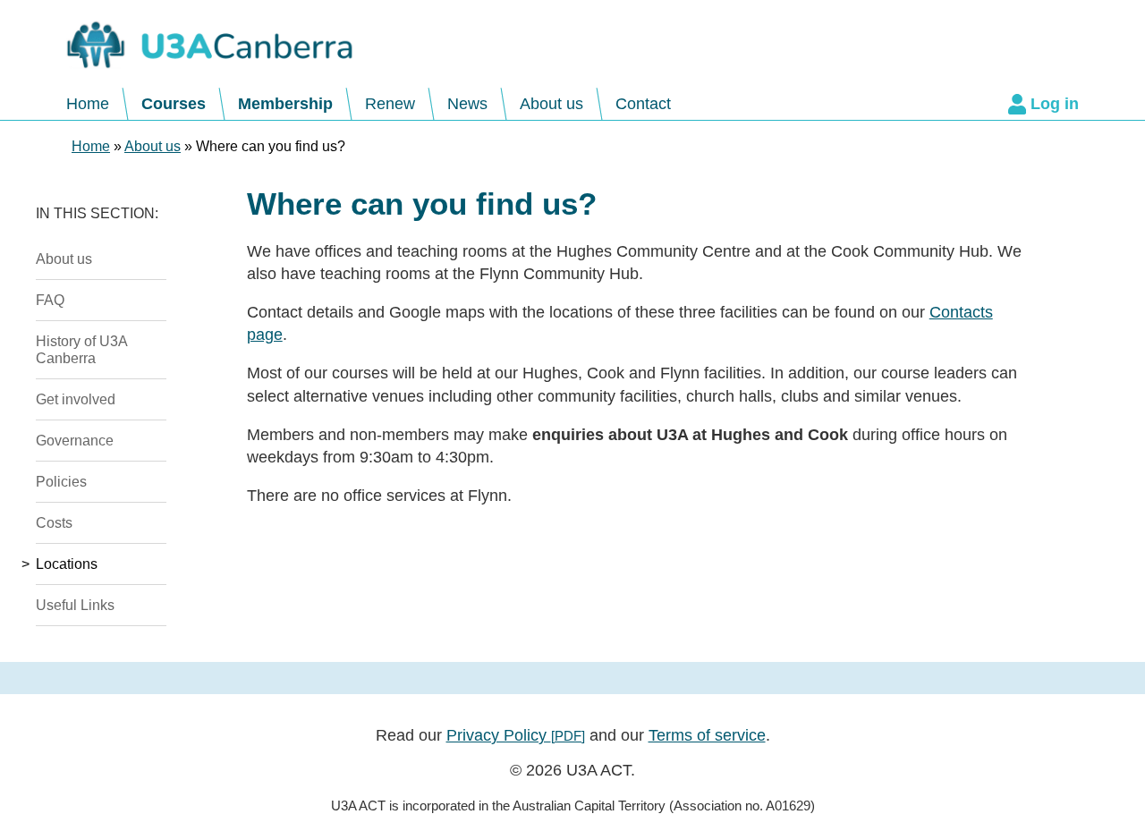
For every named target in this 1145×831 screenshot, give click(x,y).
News (467, 104)
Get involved (75, 399)
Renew (390, 104)
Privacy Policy (515, 735)
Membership (285, 104)
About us (551, 104)
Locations (67, 563)
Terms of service (707, 735)
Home (87, 104)
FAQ (50, 300)
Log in (1054, 104)
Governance (75, 440)
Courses (173, 104)
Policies (61, 481)
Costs (54, 522)
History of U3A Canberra (81, 349)
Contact (643, 104)
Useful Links (75, 605)
